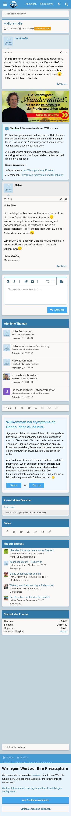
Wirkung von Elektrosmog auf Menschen (31, 585)
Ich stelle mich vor (25, 335)
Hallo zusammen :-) (23, 360)
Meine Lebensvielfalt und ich (25, 573)
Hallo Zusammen (22, 331)
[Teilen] (61, 53)
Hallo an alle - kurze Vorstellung (31, 346)
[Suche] (66, 4)
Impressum (20, 762)
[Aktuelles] (59, 4)
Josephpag (9, 507)
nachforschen (43, 28)
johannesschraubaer (21, 393)
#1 (66, 52)
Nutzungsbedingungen (40, 762)
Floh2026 (16, 364)
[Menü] (5, 4)
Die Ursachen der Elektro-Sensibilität (29, 597)
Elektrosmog (15, 592)
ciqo (14, 335)
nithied (63, 631)
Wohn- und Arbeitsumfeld (22, 557)
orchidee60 (12, 28)
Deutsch (23, 757)
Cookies (9, 757)
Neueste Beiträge (14, 543)
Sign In (13, 485)
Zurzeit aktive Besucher (17, 500)
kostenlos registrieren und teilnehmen (42, 175)
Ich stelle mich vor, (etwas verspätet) (33, 389)
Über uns (7, 762)
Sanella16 (16, 349)
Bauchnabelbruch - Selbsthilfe (25, 561)
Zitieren (63, 84)
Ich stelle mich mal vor (25, 375)
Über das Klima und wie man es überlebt (31, 550)
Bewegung (15, 568)
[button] (8, 282)
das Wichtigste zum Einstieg (38, 170)
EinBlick (15, 378)
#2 (66, 199)
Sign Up (37, 485)
